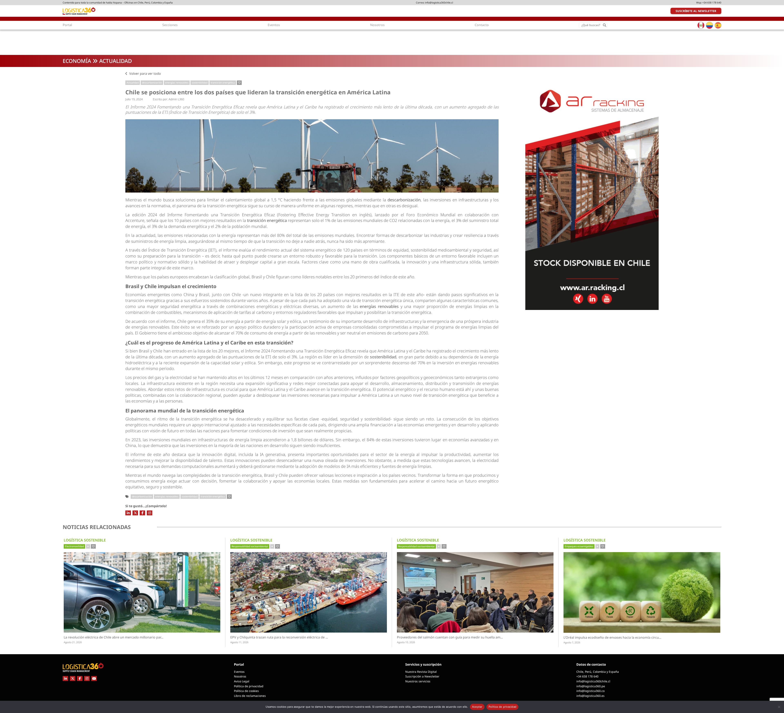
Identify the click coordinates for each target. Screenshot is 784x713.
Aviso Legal (241, 681)
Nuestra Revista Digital (421, 672)
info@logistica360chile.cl (439, 2)
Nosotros (240, 676)
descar (394, 200)
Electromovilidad (74, 546)
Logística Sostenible (85, 540)
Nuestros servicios (417, 681)
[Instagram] (149, 513)
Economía (77, 61)
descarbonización (152, 82)
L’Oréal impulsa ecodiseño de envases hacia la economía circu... (620, 637)
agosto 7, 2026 (572, 642)
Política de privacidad (248, 686)
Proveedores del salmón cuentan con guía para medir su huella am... (456, 637)
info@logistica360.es (590, 696)
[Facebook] (142, 513)
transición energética (223, 82)
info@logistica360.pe (590, 686)
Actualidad (115, 61)
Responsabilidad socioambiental (250, 546)
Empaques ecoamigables (579, 546)
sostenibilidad (199, 82)
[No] (779, 707)
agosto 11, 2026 (239, 642)
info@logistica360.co (590, 691)
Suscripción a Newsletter (422, 676)
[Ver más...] (88, 546)
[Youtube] (94, 678)
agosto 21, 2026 (73, 642)
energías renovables (176, 82)
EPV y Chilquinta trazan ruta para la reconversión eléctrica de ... (290, 637)
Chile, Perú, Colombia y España (597, 672)
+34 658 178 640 (711, 2)
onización (412, 200)
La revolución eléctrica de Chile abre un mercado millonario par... (132, 637)
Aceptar (477, 706)
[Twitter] (135, 513)
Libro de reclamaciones (250, 696)
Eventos (239, 672)
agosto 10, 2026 (406, 642)
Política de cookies (246, 691)
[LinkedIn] (128, 513)
